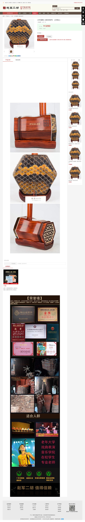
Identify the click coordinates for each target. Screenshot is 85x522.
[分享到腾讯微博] (16, 55)
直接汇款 (9, 509)
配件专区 (60, 13)
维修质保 (21, 505)
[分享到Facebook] (19, 55)
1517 (64, 10)
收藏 (49, 36)
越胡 (44, 13)
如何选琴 (46, 509)
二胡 (30, 13)
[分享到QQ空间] (10, 55)
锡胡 (40, 13)
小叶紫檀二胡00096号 (18, 16)
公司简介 (25, 13)
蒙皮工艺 (34, 507)
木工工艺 (34, 505)
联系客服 (59, 507)
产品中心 (8, 16)
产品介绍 (7, 60)
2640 (58, 10)
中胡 (66, 10)
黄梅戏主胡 (53, 13)
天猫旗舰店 (66, 13)
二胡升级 (21, 509)
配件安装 (21, 507)
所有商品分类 (10, 13)
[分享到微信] (15, 55)
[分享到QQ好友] (13, 55)
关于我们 (59, 505)
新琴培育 (46, 507)
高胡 (48, 13)
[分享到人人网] (18, 55)
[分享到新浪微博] (12, 55)
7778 (61, 10)
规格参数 (18, 60)
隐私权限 (59, 511)
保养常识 (46, 505)
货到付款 (9, 507)
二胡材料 (34, 509)
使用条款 (59, 509)
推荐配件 (7, 266)
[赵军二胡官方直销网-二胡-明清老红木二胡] (17, 8)
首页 (20, 13)
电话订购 (9, 505)
